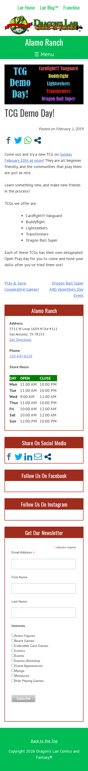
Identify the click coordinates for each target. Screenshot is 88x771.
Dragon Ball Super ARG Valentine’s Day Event (66, 289)
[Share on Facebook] (8, 140)
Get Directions (20, 339)
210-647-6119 (20, 356)
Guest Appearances (28, 666)
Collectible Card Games (31, 646)
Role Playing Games (29, 681)
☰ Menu (44, 54)
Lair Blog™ (49, 7)
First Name (19, 577)
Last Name (19, 601)
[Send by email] (38, 457)
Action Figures (24, 636)
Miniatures (21, 676)
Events (19, 656)
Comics (19, 651)
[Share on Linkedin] (28, 457)
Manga (19, 671)
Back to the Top (44, 740)
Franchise (71, 7)
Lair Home (26, 7)
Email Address (23, 552)
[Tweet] (18, 140)
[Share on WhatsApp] (28, 140)
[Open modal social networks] (38, 140)
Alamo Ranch (44, 42)
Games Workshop (27, 661)
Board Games (24, 641)
